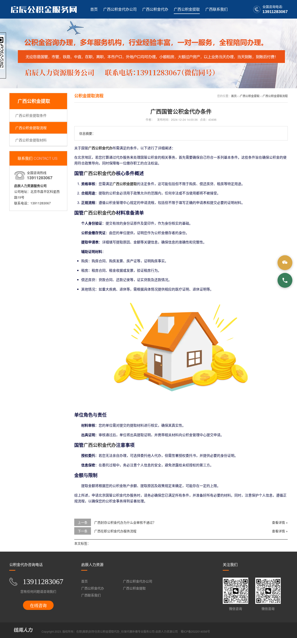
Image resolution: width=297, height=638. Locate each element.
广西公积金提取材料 (31, 139)
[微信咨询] (285, 262)
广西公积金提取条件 (31, 115)
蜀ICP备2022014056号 (195, 631)
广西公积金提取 (187, 9)
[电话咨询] (285, 280)
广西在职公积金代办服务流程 (115, 531)
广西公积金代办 (155, 9)
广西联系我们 (216, 9)
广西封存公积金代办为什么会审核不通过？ (125, 522)
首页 (94, 9)
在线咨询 (38, 605)
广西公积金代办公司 (120, 9)
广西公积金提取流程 (31, 127)
